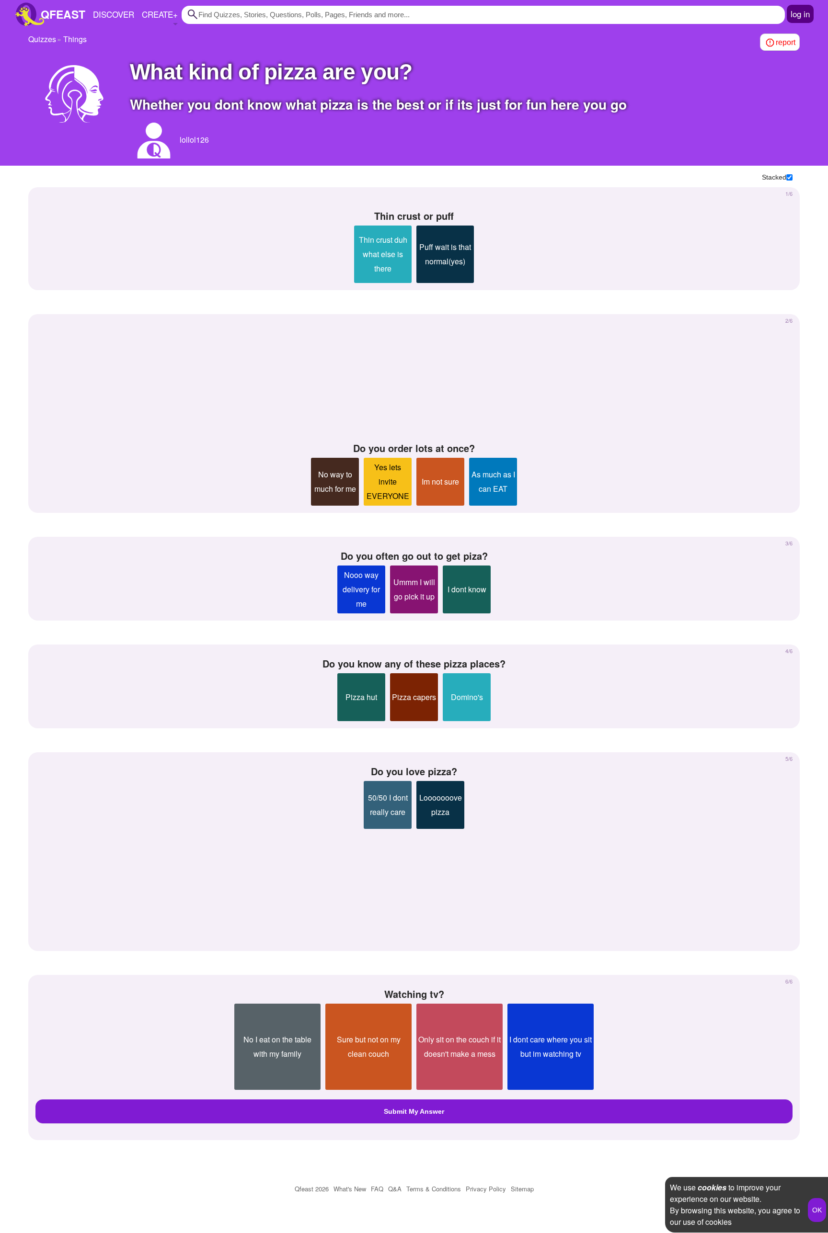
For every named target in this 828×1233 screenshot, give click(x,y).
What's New (350, 1188)
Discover (113, 14)
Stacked (774, 177)
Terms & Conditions (433, 1188)
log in (800, 14)
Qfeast (312, 1188)
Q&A (395, 1188)
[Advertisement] (414, 379)
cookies (712, 1187)
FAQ (377, 1188)
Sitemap (522, 1188)
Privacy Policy (486, 1188)
